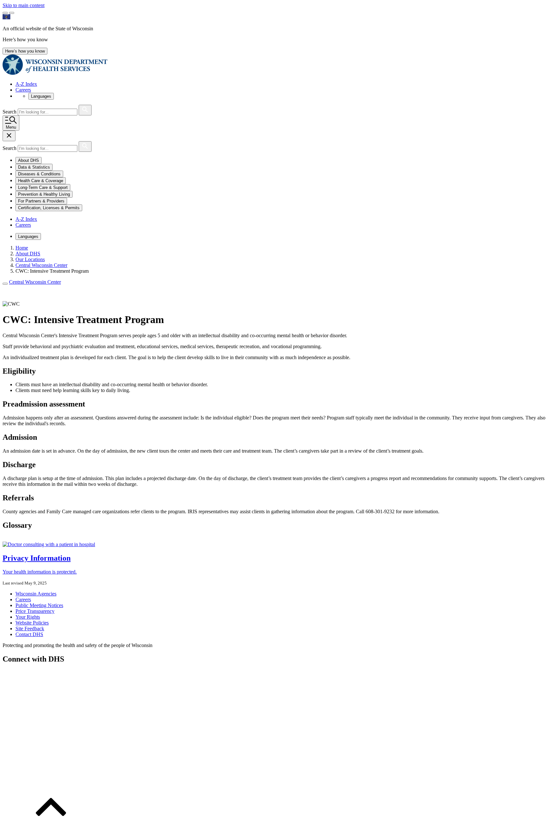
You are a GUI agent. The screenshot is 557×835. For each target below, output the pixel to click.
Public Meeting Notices (39, 605)
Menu (11, 127)
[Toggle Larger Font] (5, 13)
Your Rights (27, 617)
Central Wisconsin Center (35, 282)
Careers (23, 90)
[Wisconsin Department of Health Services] (55, 73)
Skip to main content (23, 5)
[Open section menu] (5, 284)
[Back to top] (51, 829)
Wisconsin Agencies (35, 593)
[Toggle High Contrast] (11, 13)
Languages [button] (41, 96)
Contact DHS (29, 634)
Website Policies (32, 622)
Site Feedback (29, 628)
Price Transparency (34, 611)
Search (10, 111)
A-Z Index (26, 84)
